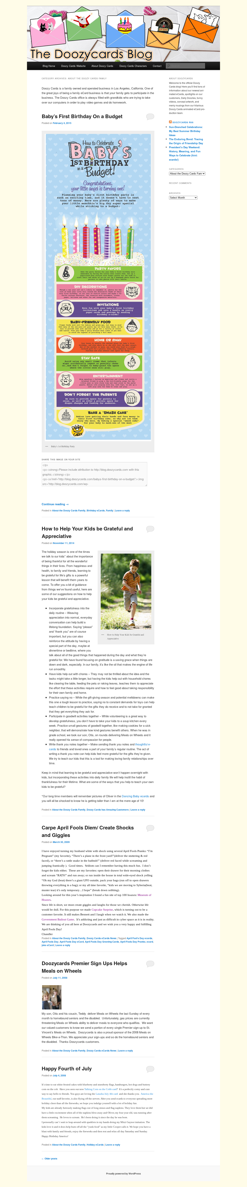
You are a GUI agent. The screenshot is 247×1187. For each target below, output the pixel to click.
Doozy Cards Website (73, 66)
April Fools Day (50, 941)
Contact (157, 66)
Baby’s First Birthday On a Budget (82, 116)
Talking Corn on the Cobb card (100, 1089)
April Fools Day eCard (72, 941)
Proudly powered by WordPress (123, 1173)
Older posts (49, 1158)
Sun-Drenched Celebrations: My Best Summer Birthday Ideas (186, 131)
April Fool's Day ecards (139, 938)
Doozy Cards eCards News (101, 938)
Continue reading (55, 504)
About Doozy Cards (102, 66)
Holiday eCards (95, 1144)
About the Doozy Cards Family (68, 510)
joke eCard (48, 945)
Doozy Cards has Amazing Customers (108, 809)
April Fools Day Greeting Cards (102, 941)
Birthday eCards (96, 510)
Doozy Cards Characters (133, 66)
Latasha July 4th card (107, 1093)
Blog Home (49, 66)
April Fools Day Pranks (132, 941)
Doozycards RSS (183, 122)
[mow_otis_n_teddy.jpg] (52, 1009)
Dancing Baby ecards (135, 796)
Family (109, 510)
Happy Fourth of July (67, 1068)
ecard (150, 941)
